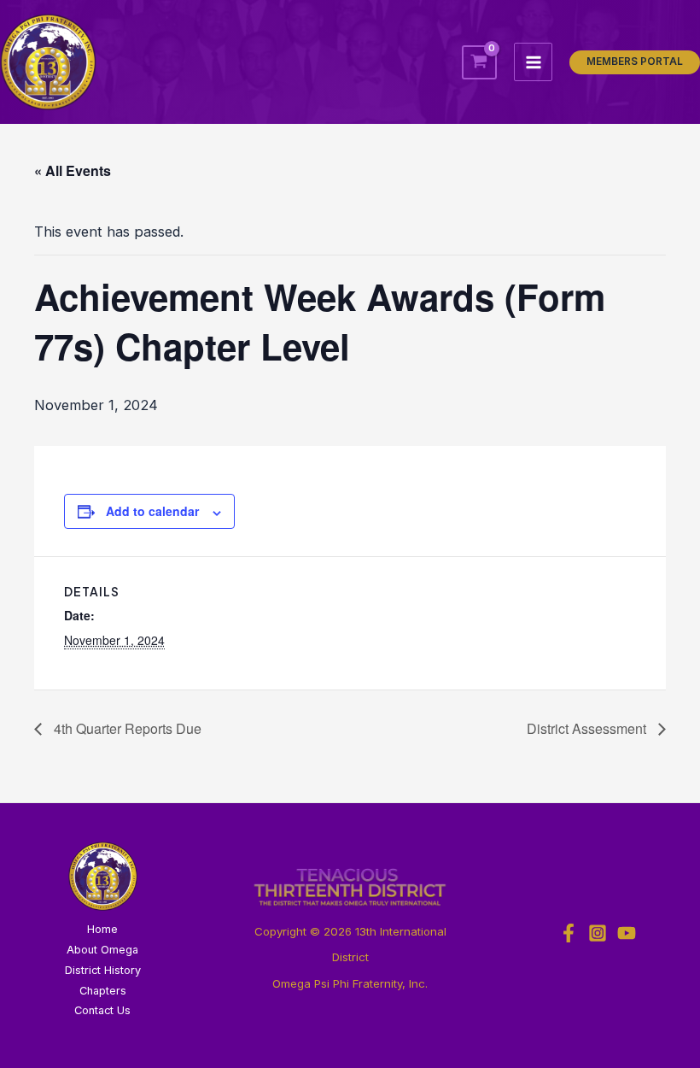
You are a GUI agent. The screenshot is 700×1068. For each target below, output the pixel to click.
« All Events (72, 170)
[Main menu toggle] (533, 62)
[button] (634, 62)
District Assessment (588, 728)
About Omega (102, 949)
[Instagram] (597, 933)
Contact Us (102, 1010)
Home (102, 929)
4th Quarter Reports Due (125, 728)
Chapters (102, 990)
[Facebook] (568, 933)
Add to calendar (152, 510)
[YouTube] (626, 933)
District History (103, 970)
